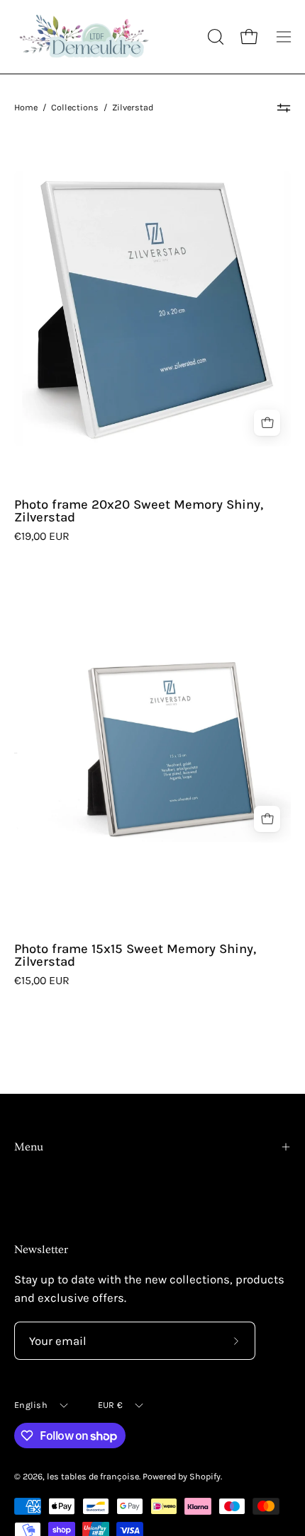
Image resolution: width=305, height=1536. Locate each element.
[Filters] (284, 107)
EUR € (110, 1404)
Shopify (205, 1476)
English (31, 1404)
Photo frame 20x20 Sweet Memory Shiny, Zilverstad (138, 511)
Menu (28, 1147)
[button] (214, 37)
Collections (75, 107)
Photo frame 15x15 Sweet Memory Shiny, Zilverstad (135, 955)
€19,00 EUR (42, 536)
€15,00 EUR (42, 980)
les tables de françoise (93, 1476)
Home (26, 107)
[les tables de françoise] (85, 37)
